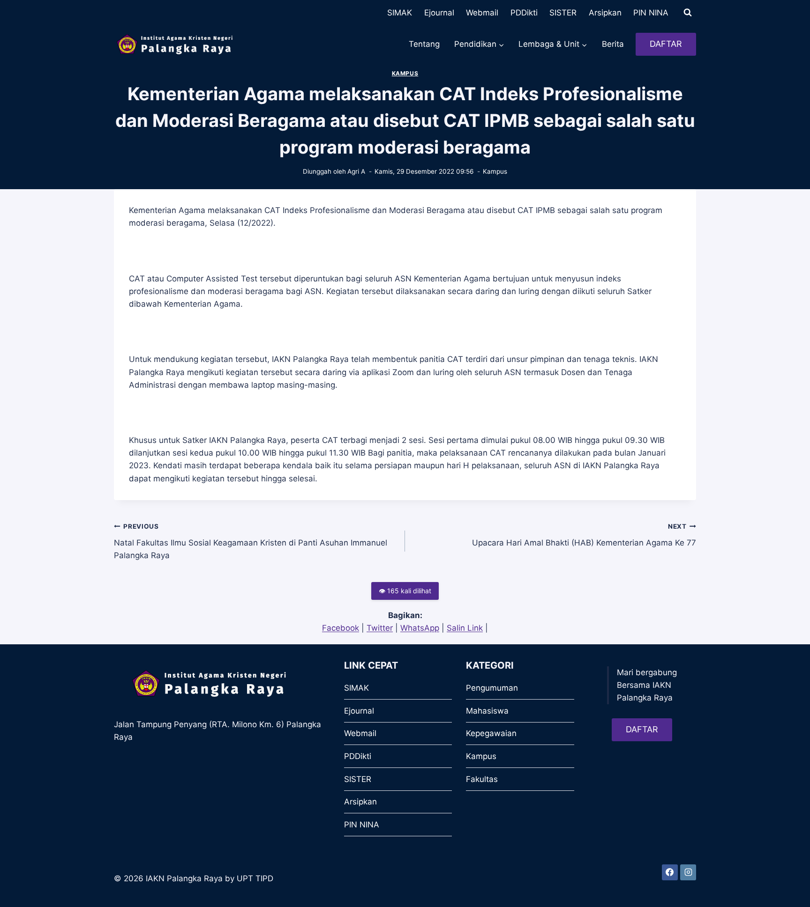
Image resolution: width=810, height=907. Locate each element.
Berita (613, 44)
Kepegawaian (491, 733)
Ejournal (439, 12)
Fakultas (482, 779)
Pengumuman (492, 688)
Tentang (424, 44)
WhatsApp (419, 628)
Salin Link (465, 628)
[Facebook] (670, 872)
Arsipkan (605, 12)
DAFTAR (666, 44)
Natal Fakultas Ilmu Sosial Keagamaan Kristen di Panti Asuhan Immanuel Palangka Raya (250, 541)
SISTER (563, 12)
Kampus (405, 73)
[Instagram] (688, 872)
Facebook (340, 628)
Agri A (356, 171)
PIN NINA (650, 12)
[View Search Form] (687, 12)
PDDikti (524, 12)
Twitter (380, 628)
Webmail (482, 12)
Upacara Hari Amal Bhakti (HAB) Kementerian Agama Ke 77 (584, 535)
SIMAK (399, 12)
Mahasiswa (487, 710)
